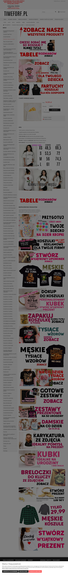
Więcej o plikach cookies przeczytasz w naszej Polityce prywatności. (15, 568)
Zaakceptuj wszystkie (35, 571)
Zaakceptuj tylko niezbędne (10, 571)
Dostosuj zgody (23, 571)
